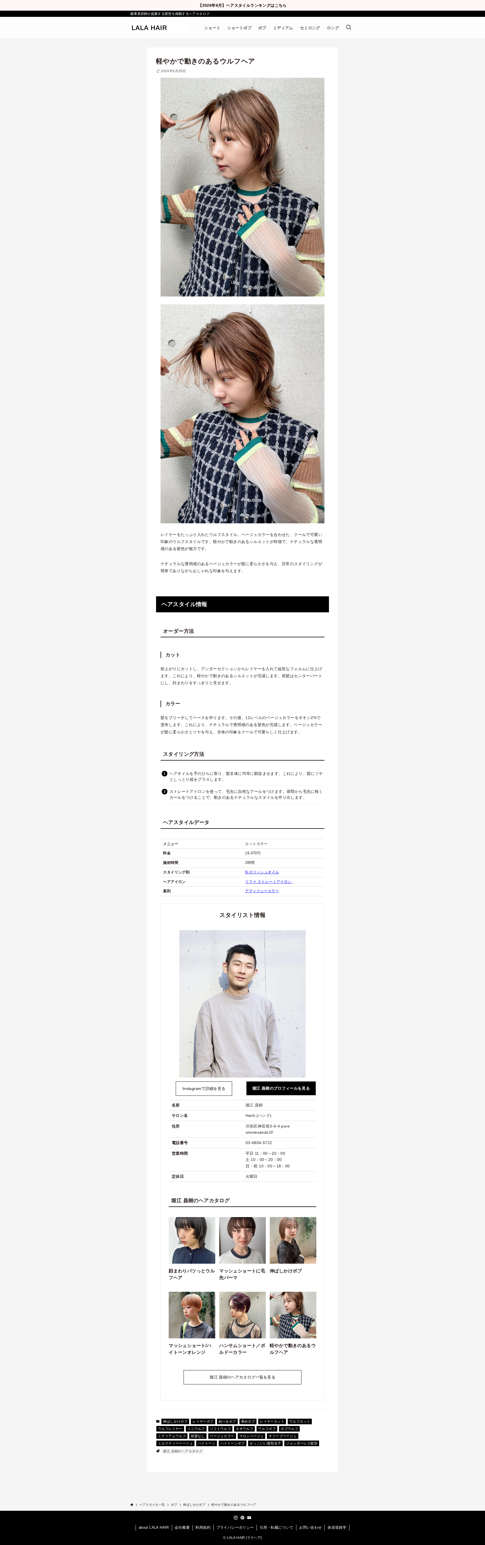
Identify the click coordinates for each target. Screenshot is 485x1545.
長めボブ (248, 1421)
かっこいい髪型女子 (265, 1443)
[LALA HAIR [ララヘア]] (159, 27)
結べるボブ (227, 1421)
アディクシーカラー (262, 891)
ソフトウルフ (220, 1429)
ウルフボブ (267, 1429)
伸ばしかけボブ (175, 1421)
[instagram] (235, 1517)
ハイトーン (206, 1443)
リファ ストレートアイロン (269, 882)
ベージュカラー (222, 1436)
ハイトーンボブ (232, 1443)
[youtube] (249, 1517)
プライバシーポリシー (235, 1527)
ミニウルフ (196, 1429)
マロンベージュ (251, 1436)
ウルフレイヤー (170, 1429)
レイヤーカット (272, 1421)
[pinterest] (242, 1517)
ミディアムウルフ (172, 1436)
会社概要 (182, 1527)
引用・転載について (277, 1527)
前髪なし (198, 1436)
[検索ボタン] (348, 27)
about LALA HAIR (154, 1527)
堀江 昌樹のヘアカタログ (182, 1451)
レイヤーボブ (203, 1421)
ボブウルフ (289, 1429)
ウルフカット (299, 1421)
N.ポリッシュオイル (262, 872)
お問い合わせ (310, 1527)
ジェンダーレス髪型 (301, 1443)
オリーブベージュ (282, 1436)
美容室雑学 (337, 1527)
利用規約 (203, 1527)
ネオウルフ (244, 1429)
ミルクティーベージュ (175, 1443)
